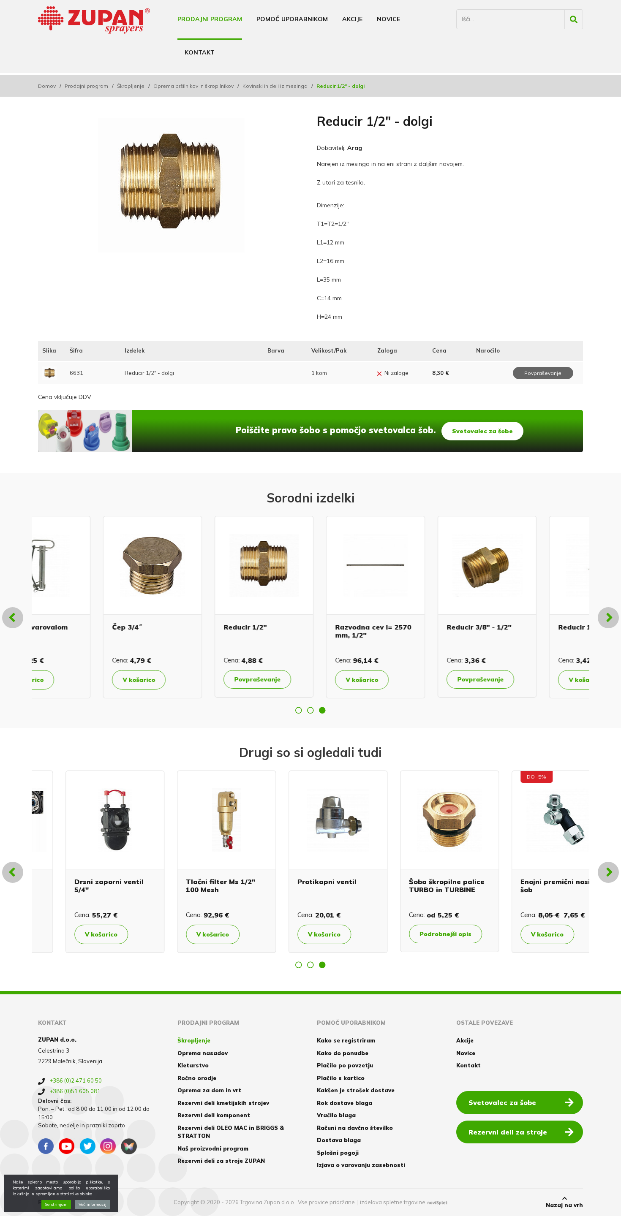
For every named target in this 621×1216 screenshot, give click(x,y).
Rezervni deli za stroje (507, 1132)
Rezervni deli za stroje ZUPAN (221, 1160)
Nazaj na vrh (564, 1205)
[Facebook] (46, 1146)
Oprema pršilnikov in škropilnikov (193, 86)
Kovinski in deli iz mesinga (275, 86)
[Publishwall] (129, 1146)
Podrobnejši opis (195, 934)
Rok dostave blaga (344, 1102)
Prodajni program (209, 19)
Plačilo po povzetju (345, 1065)
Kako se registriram (346, 1040)
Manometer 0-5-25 (414, 881)
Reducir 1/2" (180, 627)
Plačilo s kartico (341, 1078)
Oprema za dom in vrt (209, 1090)
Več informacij (92, 1204)
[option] (87, 607)
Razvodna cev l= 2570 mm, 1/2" (308, 631)
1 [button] (299, 710)
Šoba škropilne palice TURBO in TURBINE (196, 885)
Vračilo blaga (336, 1115)
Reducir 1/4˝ (514, 627)
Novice (388, 19)
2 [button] (310, 710)
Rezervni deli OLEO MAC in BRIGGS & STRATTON (230, 1132)
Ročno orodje (196, 1078)
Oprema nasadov (202, 1053)
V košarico (73, 680)
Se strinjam (56, 1204)
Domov (47, 86)
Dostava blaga (339, 1140)
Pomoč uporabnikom (292, 19)
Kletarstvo (193, 1065)
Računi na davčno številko (355, 1127)
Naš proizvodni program (212, 1148)
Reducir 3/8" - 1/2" (413, 627)
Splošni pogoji (338, 1152)
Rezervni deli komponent (213, 1115)
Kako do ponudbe (342, 1053)
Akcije (352, 19)
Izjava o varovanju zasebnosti (361, 1165)
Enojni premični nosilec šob (310, 885)
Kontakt (200, 52)
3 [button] (322, 710)
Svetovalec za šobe (482, 431)
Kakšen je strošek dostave (356, 1090)
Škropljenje (130, 86)
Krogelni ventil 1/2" (527, 881)
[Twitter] (87, 1146)
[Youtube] (67, 1146)
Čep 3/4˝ (62, 627)
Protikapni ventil (76, 881)
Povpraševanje (192, 679)
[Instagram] (108, 1146)
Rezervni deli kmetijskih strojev (223, 1102)
